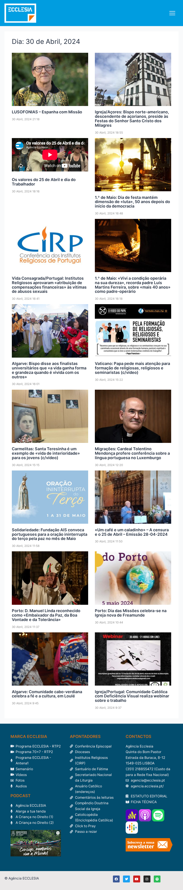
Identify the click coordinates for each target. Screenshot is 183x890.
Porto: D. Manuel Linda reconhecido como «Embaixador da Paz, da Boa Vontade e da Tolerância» (46, 615)
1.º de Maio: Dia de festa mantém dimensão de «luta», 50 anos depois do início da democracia (132, 202)
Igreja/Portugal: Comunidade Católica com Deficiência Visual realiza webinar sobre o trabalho (132, 696)
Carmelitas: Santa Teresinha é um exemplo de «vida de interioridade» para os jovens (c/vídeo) (46, 453)
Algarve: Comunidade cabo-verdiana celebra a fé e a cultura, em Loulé (47, 694)
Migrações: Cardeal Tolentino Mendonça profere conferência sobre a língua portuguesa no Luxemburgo (132, 453)
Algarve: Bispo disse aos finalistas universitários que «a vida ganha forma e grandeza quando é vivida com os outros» (49, 370)
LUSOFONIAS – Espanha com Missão (47, 112)
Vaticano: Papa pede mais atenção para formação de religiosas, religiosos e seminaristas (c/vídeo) (132, 368)
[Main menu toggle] (172, 13)
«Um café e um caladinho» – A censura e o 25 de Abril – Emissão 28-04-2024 (132, 532)
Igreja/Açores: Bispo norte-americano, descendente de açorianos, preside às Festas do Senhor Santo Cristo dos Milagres (132, 118)
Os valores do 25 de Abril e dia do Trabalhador (44, 181)
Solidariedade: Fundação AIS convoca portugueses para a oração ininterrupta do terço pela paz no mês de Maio (49, 534)
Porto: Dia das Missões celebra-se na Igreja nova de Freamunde (130, 612)
